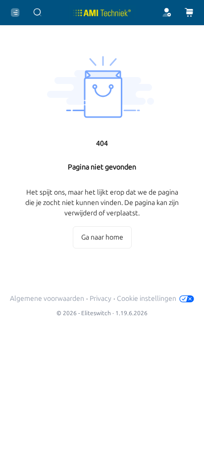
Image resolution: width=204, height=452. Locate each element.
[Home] (102, 13)
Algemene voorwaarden (47, 298)
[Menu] (15, 12)
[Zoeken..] (37, 12)
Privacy (100, 298)
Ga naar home (102, 237)
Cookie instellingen (146, 298)
